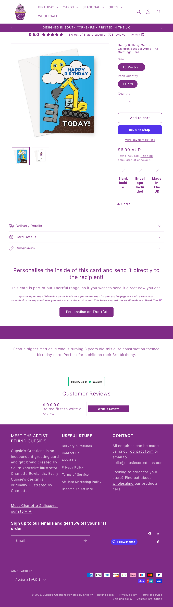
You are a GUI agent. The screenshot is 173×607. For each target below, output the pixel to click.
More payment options (140, 139)
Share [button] (126, 204)
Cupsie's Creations (54, 594)
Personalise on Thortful (86, 312)
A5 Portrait (131, 67)
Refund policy (106, 594)
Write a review (108, 409)
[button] (48, 7)
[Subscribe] (85, 540)
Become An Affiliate (77, 489)
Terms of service (151, 594)
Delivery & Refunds (77, 446)
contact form (141, 451)
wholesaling (123, 483)
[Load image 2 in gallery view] (40, 156)
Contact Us (71, 453)
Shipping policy (122, 598)
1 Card (127, 84)
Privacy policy (128, 594)
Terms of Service (75, 474)
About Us (69, 460)
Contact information (149, 598)
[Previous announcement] (11, 28)
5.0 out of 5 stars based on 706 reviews (97, 34)
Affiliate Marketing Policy (81, 482)
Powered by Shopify (80, 594)
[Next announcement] (161, 28)
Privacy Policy (73, 467)
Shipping (147, 155)
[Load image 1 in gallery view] (21, 156)
